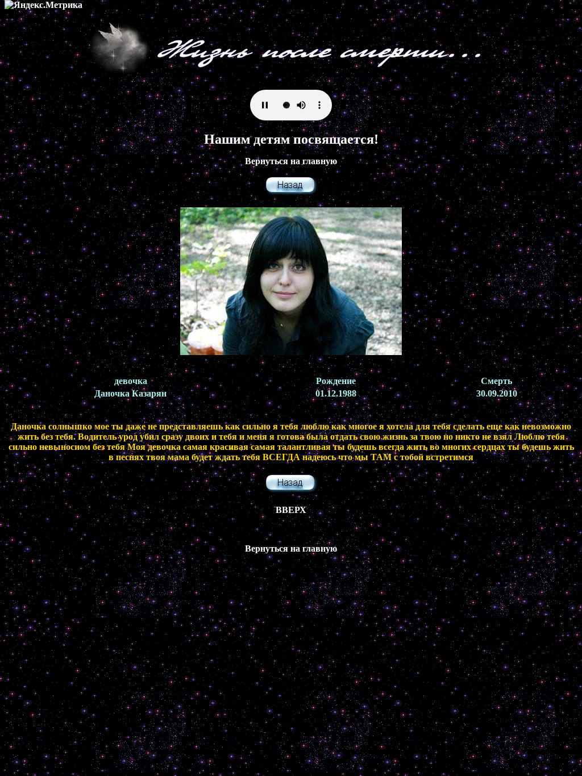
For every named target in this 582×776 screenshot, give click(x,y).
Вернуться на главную (291, 161)
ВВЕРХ (291, 510)
